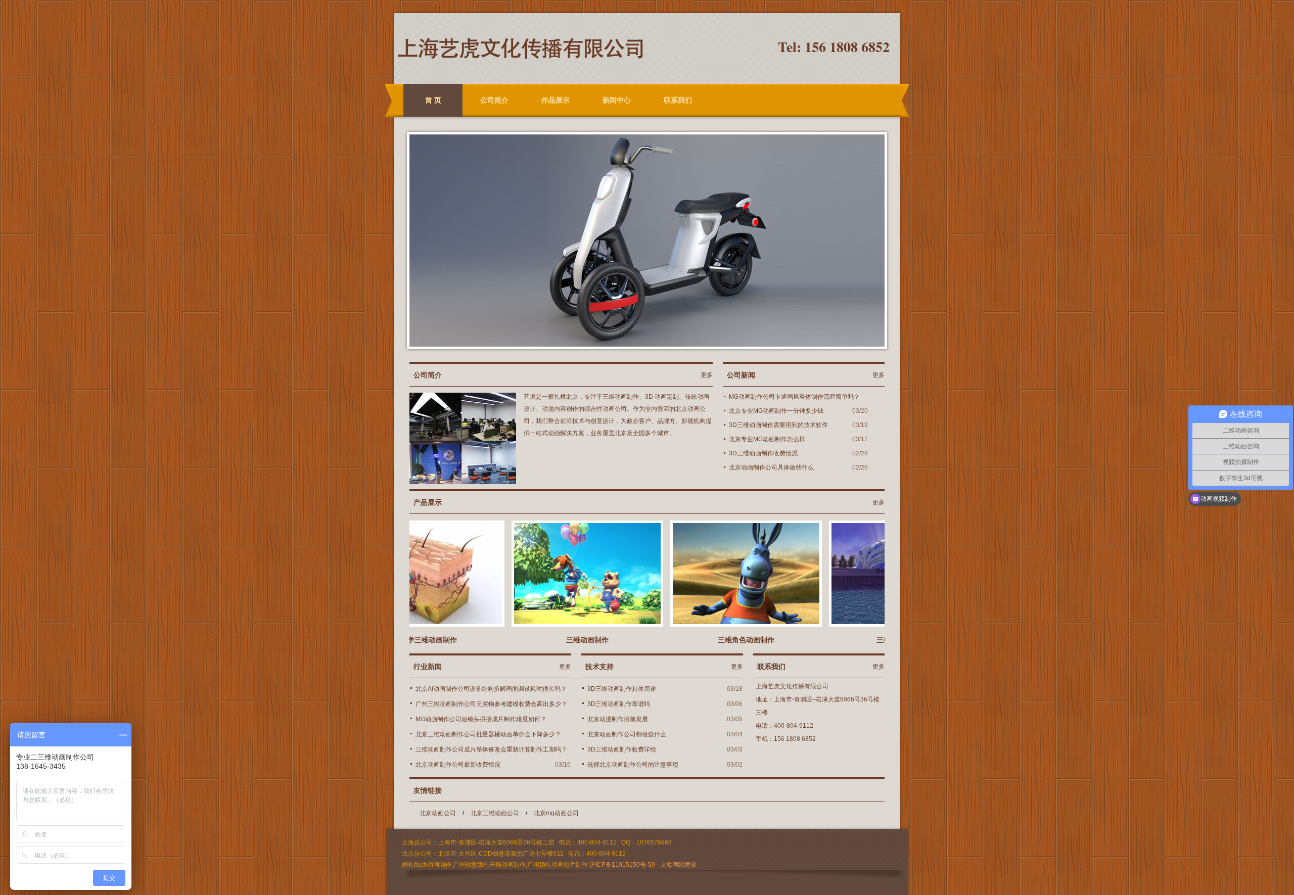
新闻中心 (617, 100)
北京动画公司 (438, 813)
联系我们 (678, 100)
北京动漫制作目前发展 (617, 719)
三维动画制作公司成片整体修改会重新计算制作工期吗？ (491, 749)
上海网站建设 (678, 864)
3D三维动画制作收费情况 (763, 453)
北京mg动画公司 (556, 813)
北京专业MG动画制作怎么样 (767, 439)
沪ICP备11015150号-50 (622, 864)
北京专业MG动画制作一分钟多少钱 (776, 410)
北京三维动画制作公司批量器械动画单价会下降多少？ (488, 734)
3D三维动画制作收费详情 (621, 749)
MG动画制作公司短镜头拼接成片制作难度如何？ (480, 719)
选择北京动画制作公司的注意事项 (632, 764)
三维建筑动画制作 (870, 640)
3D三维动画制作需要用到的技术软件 (778, 425)
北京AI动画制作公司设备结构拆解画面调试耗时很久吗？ (491, 688)
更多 (707, 375)
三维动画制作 (553, 640)
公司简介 (494, 100)
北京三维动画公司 (495, 813)
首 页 (433, 100)
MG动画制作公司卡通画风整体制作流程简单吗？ (794, 396)
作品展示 (555, 100)
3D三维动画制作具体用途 (621, 688)
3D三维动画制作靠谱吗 (618, 704)
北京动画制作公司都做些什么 (626, 734)
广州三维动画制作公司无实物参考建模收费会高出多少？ (491, 704)
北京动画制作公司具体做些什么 (771, 467)
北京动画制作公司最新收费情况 (457, 764)
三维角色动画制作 (711, 640)
